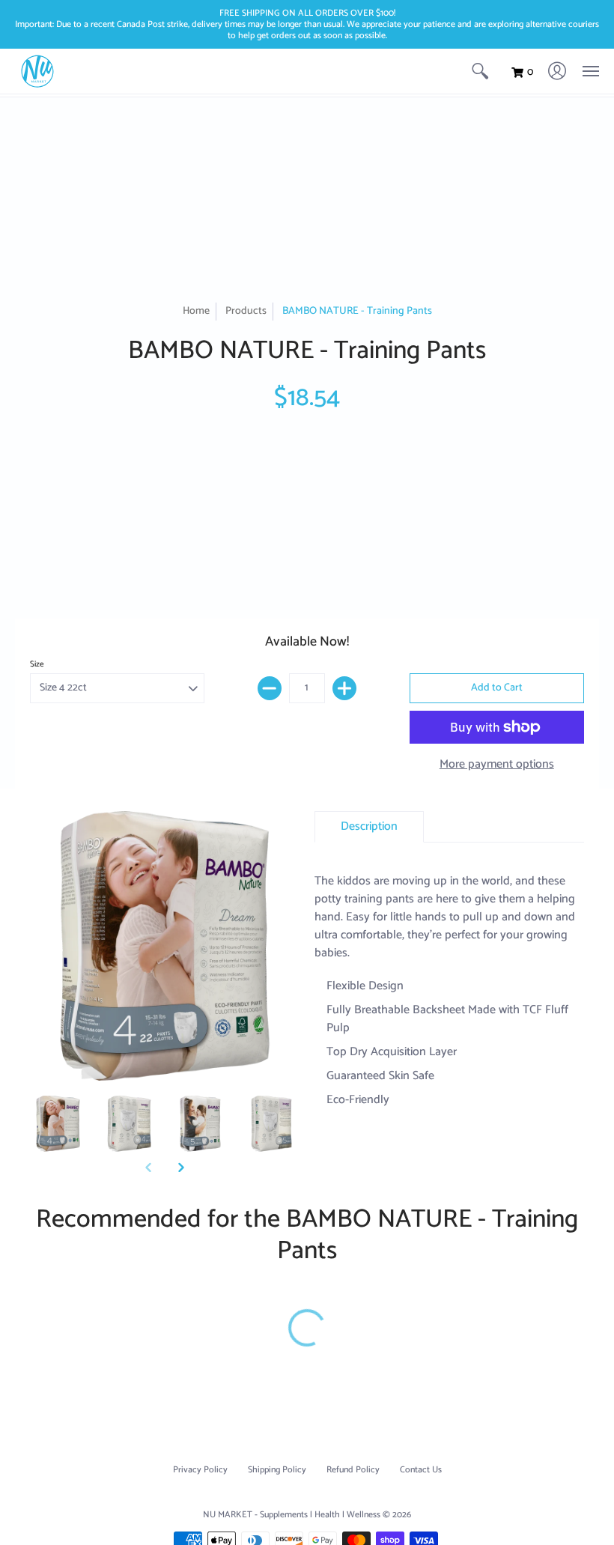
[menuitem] (479, 71)
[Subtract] (270, 688)
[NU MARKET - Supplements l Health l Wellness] (37, 71)
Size (37, 664)
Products (246, 311)
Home (196, 311)
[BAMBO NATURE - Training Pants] (58, 1124)
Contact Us (421, 1470)
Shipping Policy (277, 1470)
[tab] (369, 827)
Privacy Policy (200, 1470)
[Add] (344, 688)
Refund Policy (353, 1470)
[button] (479, 71)
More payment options (497, 765)
